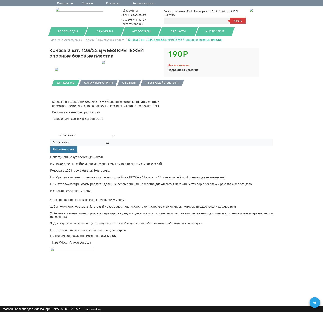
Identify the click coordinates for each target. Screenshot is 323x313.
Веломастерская (143, 3)
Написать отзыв (64, 149)
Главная (55, 40)
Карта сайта (93, 309)
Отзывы (87, 3)
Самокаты (105, 31)
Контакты (112, 3)
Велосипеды (68, 31)
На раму (89, 40)
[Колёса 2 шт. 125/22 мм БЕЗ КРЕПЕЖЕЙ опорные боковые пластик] (103, 62)
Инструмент (215, 31)
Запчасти (178, 31)
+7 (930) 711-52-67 (133, 19)
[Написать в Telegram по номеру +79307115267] (315, 302)
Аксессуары (141, 31)
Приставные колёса (111, 40)
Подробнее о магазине (183, 70)
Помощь (63, 3)
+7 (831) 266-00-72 (133, 15)
